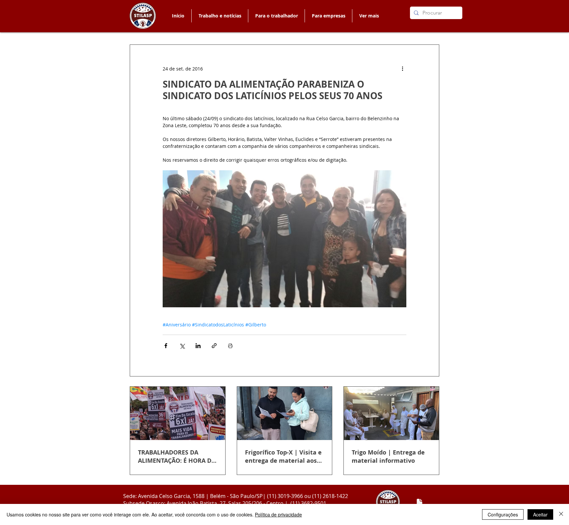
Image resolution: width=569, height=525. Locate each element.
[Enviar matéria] (419, 502)
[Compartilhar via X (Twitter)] (182, 346)
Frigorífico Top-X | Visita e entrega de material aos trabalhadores (283, 456)
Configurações (503, 514)
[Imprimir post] (230, 346)
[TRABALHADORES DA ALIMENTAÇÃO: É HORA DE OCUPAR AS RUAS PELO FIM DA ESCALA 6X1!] (177, 413)
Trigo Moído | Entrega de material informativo (388, 456)
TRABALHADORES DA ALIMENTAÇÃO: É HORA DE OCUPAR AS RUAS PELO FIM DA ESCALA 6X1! (176, 456)
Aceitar (540, 514)
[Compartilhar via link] (214, 346)
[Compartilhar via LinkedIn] (198, 346)
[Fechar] (561, 514)
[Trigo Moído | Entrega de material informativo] (391, 413)
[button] (276, 15)
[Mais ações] (402, 68)
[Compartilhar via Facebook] (166, 346)
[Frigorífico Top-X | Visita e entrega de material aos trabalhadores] (284, 413)
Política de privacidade (278, 514)
